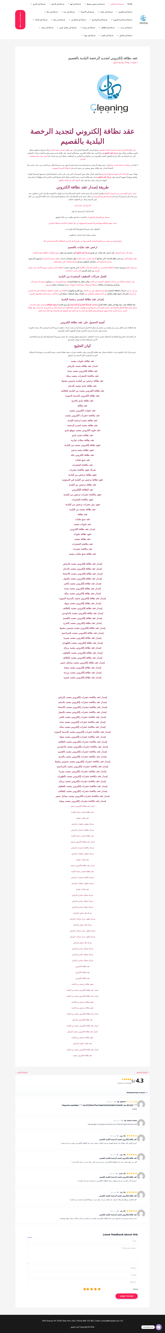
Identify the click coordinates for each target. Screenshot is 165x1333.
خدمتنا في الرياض (117, 4)
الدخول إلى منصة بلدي (82, 205)
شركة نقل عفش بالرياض (82, 913)
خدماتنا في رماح (59, 19)
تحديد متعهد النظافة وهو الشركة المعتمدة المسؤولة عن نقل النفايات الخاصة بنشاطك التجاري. (82, 223)
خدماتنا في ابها (75, 4)
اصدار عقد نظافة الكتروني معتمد (82, 806)
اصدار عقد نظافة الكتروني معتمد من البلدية (82, 990)
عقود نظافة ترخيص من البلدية (83, 984)
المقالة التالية (21, 1072)
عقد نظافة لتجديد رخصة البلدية (61, 150)
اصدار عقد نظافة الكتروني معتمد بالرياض (82, 1031)
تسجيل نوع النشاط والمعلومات (98, 217)
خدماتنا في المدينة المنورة (122, 19)
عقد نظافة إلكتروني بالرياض (82, 1019)
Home (129, 4)
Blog (127, 62)
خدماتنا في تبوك (90, 35)
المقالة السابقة (143, 1072)
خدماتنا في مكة (52, 12)
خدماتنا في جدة (69, 12)
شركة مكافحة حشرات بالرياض (82, 830)
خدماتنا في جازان (106, 12)
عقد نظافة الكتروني (82, 966)
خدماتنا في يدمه (126, 27)
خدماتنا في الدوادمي (78, 19)
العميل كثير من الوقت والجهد (69, 180)
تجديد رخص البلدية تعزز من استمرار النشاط (120, 193)
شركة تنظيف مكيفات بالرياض (83, 824)
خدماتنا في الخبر (107, 35)
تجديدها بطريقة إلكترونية (103, 196)
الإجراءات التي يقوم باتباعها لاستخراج (115, 174)
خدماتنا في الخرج (39, 4)
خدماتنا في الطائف (108, 27)
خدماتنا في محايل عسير (68, 27)
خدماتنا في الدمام (57, 4)
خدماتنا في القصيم (125, 12)
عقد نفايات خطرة (82, 818)
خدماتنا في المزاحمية (99, 19)
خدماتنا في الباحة (41, 19)
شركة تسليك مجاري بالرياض (82, 895)
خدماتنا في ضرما (89, 27)
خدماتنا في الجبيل (125, 35)
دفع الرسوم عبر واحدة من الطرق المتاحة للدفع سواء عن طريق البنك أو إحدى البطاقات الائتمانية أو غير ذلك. (82, 241)
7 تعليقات (134, 62)
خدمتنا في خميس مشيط (96, 4)
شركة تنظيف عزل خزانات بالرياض (82, 919)
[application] (109, 4)
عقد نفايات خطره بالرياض (82, 1043)
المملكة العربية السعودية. (61, 168)
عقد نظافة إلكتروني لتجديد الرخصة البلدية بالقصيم (117, 150)
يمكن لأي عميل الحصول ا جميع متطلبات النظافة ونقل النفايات (82, 252)
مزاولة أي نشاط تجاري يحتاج (120, 165)
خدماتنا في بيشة (47, 27)
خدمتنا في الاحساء (87, 12)
